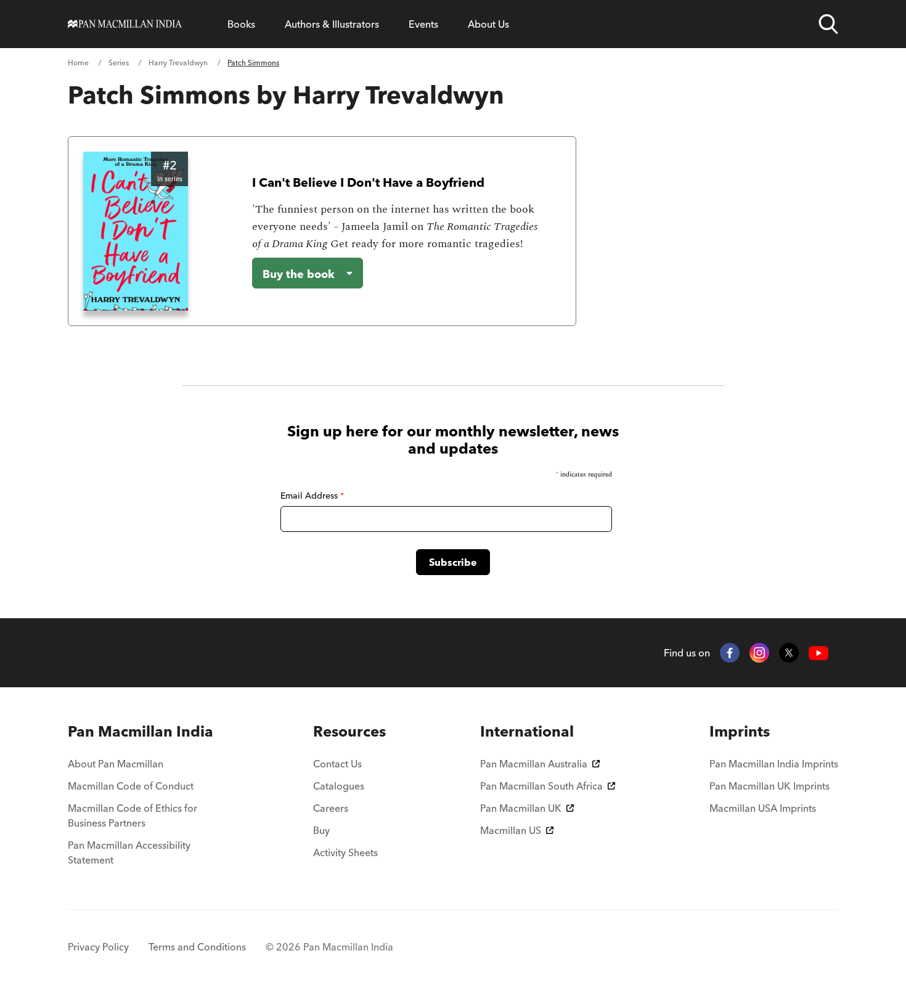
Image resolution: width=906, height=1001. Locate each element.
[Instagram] (759, 653)
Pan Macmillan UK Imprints (769, 786)
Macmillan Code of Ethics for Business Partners (132, 815)
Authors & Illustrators (332, 24)
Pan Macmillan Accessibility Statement (129, 852)
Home (78, 62)
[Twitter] (789, 653)
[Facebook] (730, 653)
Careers (330, 808)
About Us (488, 24)
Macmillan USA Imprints (762, 808)
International (527, 731)
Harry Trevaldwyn (178, 62)
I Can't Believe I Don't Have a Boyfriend (368, 182)
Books (241, 24)
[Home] (125, 24)
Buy (321, 830)
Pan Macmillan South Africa (541, 786)
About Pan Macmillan (115, 764)
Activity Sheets (345, 852)
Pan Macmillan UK (520, 808)
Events (423, 24)
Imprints (739, 731)
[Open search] (828, 24)
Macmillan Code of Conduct (131, 786)
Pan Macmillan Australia (533, 764)
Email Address (312, 495)
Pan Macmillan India (140, 731)
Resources (349, 731)
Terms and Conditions (197, 947)
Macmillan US (510, 830)
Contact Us (337, 764)
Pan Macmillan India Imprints (773, 764)
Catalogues (338, 786)
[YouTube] (818, 653)
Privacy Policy (98, 947)
